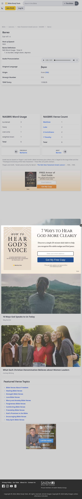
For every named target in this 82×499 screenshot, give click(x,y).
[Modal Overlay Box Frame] (41, 249)
